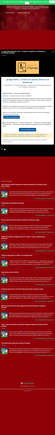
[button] (53, 52)
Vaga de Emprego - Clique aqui (44, 198)
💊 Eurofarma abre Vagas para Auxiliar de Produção (15, 343)
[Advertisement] (18, 21)
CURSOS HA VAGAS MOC (23, 13)
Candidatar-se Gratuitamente (11, 117)
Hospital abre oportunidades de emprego (12, 203)
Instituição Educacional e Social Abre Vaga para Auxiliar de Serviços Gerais (22, 289)
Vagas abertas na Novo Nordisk (10, 272)
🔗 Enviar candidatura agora (27, 129)
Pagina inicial (10, 13)
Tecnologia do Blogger (28, 383)
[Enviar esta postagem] (5, 150)
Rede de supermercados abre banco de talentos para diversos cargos (20, 220)
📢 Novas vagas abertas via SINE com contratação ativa (16, 255)
